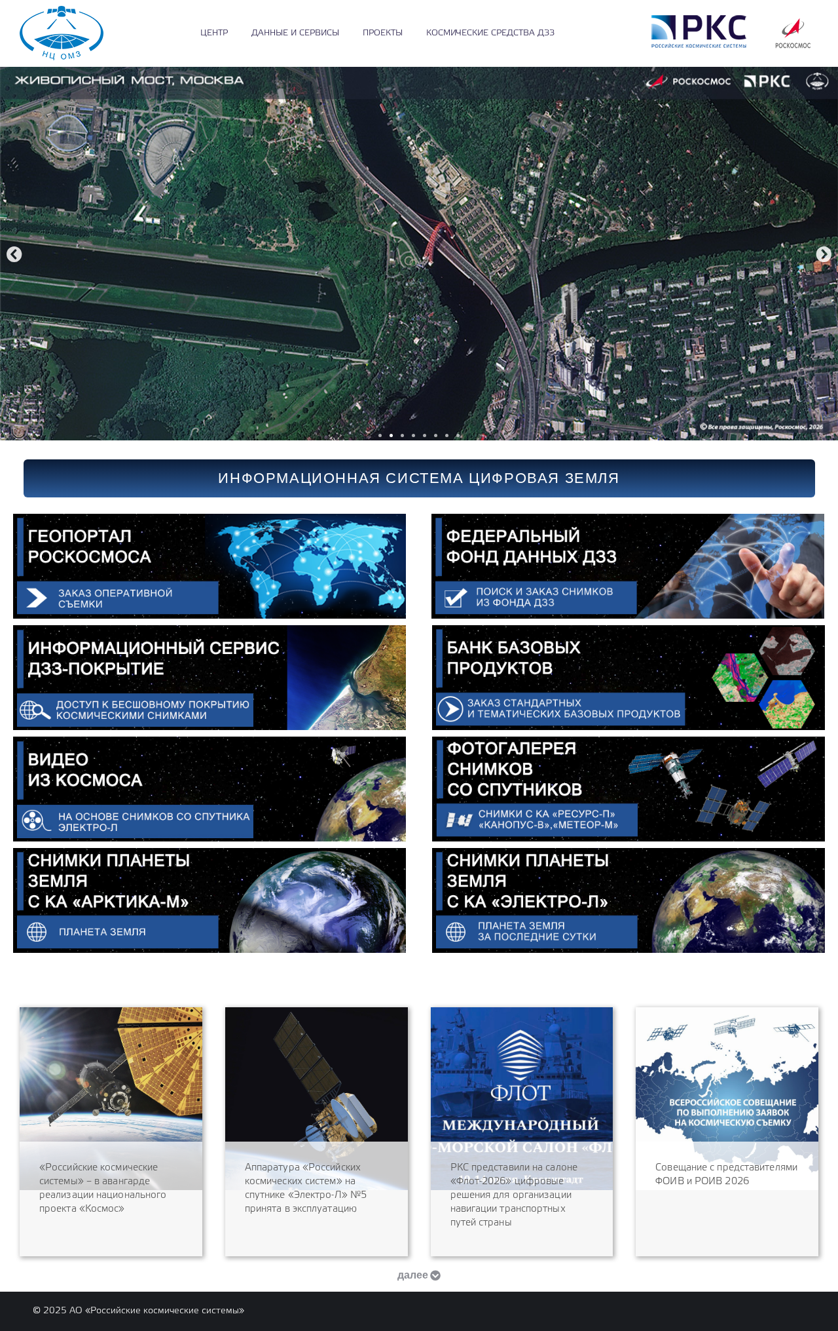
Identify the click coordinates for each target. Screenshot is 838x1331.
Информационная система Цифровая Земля (418, 478)
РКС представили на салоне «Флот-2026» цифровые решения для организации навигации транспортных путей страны (514, 1195)
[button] (14, 254)
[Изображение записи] (111, 1098)
